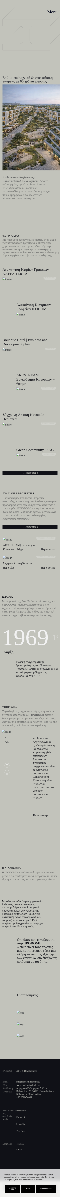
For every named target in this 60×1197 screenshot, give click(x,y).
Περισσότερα (31, 472)
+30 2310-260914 (24, 1097)
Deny (28, 1189)
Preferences (46, 1189)
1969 (25, 637)
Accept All (12, 1189)
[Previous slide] (7, 765)
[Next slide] (7, 772)
